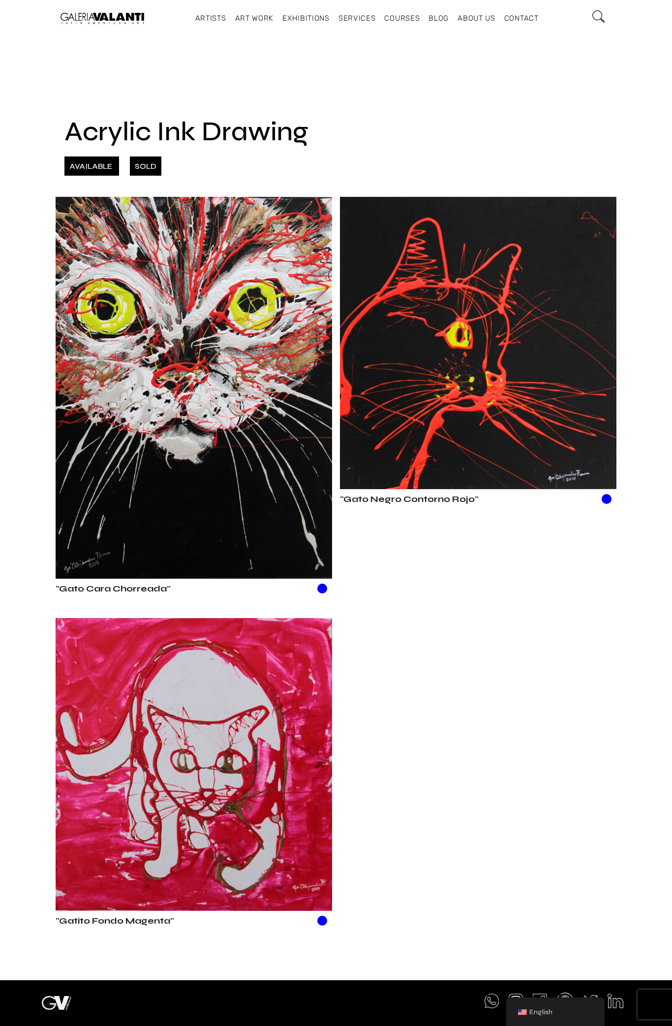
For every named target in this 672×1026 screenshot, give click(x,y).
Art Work (254, 18)
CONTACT (521, 18)
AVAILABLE (91, 166)
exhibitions (306, 18)
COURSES (402, 18)
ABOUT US (476, 18)
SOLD (145, 166)
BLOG (438, 18)
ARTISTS (210, 18)
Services (357, 18)
